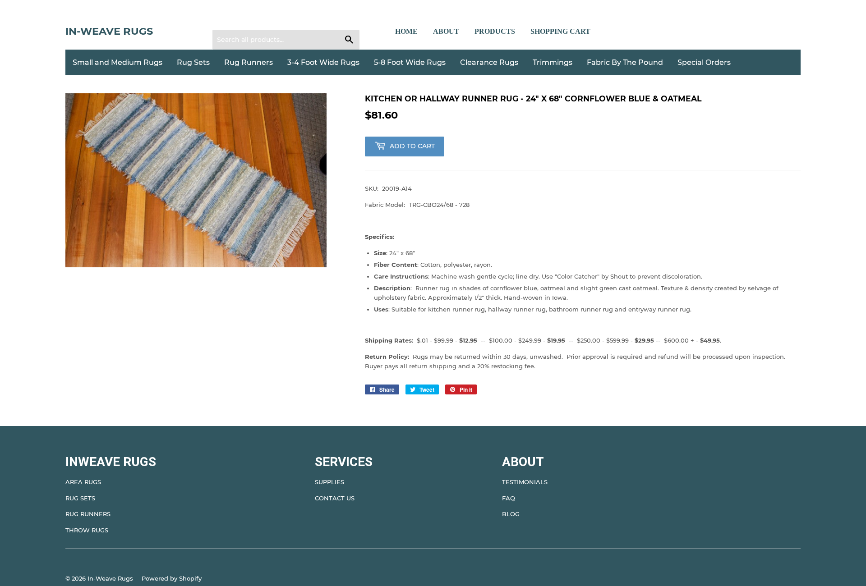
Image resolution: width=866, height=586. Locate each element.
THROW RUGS (86, 530)
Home (406, 31)
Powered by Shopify (172, 578)
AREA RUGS (83, 481)
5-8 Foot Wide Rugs (410, 62)
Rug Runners (248, 62)
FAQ (508, 498)
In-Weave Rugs (109, 31)
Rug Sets (193, 62)
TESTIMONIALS (525, 481)
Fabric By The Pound (625, 62)
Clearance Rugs (489, 62)
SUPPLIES (329, 481)
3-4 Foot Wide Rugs (323, 62)
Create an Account (274, 18)
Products (494, 31)
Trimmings (552, 62)
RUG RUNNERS (88, 513)
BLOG (511, 513)
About (446, 31)
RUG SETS (80, 498)
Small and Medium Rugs (117, 62)
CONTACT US (335, 498)
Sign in (228, 18)
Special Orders (704, 62)
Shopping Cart (560, 31)
